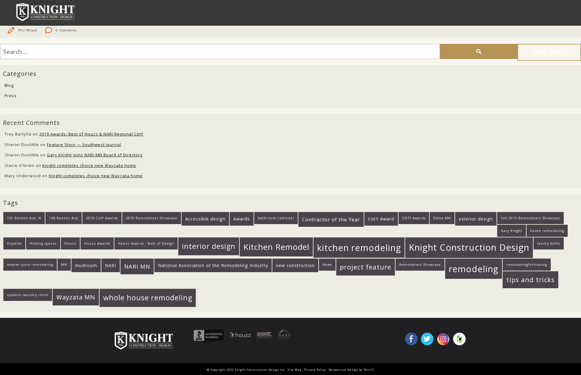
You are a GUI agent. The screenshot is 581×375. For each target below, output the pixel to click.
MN (64, 264)
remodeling (473, 269)
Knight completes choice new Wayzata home (89, 165)
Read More (549, 52)
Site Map (294, 370)
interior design (208, 246)
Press (11, 95)
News (327, 264)
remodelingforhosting (526, 264)
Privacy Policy (315, 370)
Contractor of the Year (331, 219)
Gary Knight (511, 231)
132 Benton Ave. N (24, 218)
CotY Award (381, 219)
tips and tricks (530, 279)
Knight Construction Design (469, 247)
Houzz (70, 243)
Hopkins (14, 243)
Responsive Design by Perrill (351, 370)
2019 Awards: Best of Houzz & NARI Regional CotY (91, 134)
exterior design (476, 219)
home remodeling (547, 231)
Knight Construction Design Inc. (47, 12)
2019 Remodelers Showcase (151, 218)
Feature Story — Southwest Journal (84, 144)
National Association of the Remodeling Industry (213, 265)
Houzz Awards (97, 243)
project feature (365, 266)
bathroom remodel (276, 218)
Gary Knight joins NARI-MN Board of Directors (95, 155)
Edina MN (442, 218)
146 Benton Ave (63, 218)
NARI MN (137, 266)
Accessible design (205, 219)
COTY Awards (413, 218)
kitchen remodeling (359, 247)
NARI (110, 265)
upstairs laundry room (27, 295)
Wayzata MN (75, 297)
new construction (295, 265)
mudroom (86, 265)
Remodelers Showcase (420, 264)
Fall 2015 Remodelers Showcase (530, 218)
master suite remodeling (30, 264)
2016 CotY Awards (102, 218)
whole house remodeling (147, 297)
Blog (9, 85)
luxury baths (548, 243)
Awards (241, 219)
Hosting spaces (43, 243)
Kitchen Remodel (276, 246)
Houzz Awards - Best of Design (146, 243)
